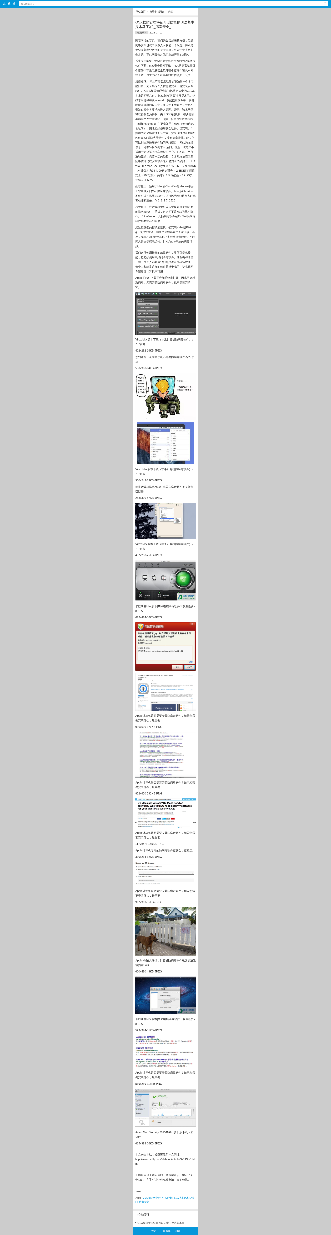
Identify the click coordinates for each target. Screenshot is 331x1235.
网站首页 (141, 11)
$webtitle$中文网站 (9, 3)
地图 (177, 1231)
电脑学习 (142, 32)
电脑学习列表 (157, 11)
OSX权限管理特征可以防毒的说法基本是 (160, 1222)
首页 (154, 1231)
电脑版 (167, 1231)
